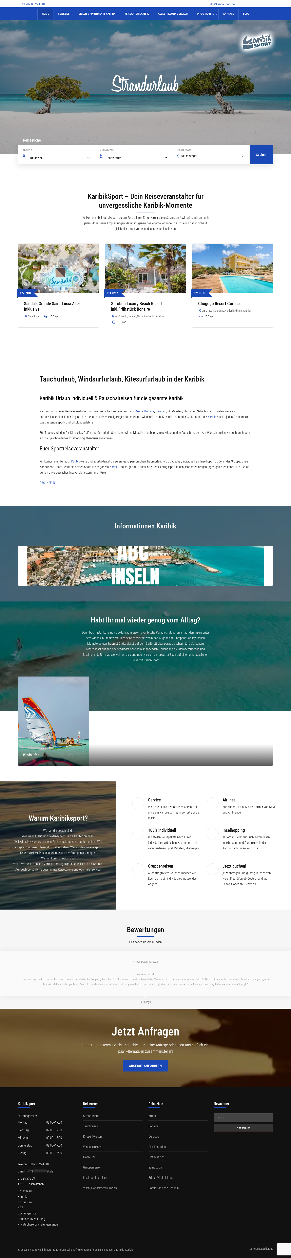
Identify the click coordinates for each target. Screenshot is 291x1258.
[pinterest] (271, 1)
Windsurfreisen (92, 1147)
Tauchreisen (90, 1126)
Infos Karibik (205, 13)
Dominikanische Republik (163, 1188)
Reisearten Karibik (137, 13)
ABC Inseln (121, 316)
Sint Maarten (156, 1157)
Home (45, 13)
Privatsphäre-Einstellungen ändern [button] (39, 1224)
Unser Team (25, 1191)
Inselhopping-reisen (95, 1178)
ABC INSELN (48, 483)
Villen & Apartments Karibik (97, 13)
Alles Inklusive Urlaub (173, 13)
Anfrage (228, 13)
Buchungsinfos (27, 1213)
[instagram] (264, 1)
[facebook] (243, 1)
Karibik (212, 417)
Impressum (25, 1202)
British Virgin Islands (161, 1178)
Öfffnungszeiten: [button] (28, 1116)
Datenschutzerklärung (31, 1219)
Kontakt (23, 1197)
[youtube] (257, 1)
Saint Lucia (34, 316)
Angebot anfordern (145, 1066)
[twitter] (250, 1)
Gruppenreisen (92, 1167)
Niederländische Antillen (150, 316)
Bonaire (132, 316)
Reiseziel (63, 13)
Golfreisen (89, 1157)
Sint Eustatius (157, 1147)
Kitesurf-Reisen (92, 1136)
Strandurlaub (91, 1116)
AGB (20, 1208)
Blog (246, 13)
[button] (47, 1143)
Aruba (139, 411)
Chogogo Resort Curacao (220, 303)
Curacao (219, 310)
